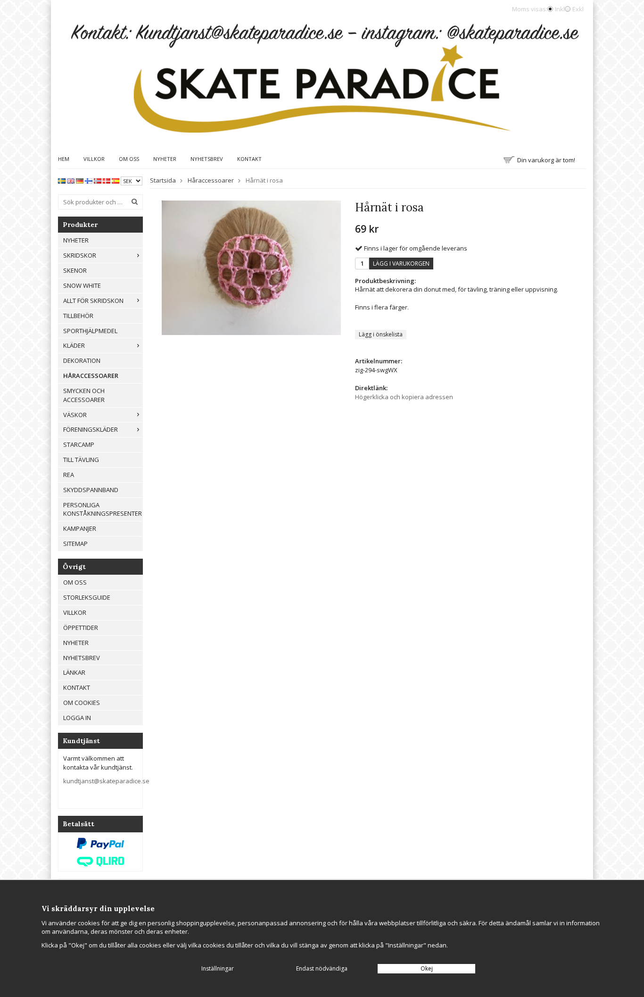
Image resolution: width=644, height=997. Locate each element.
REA (68, 474)
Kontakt (249, 158)
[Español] (115, 180)
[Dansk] (106, 180)
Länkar (74, 672)
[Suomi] (88, 180)
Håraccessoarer (90, 375)
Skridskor (79, 255)
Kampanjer (79, 528)
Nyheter (164, 158)
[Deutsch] (79, 180)
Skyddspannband (90, 490)
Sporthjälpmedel (90, 331)
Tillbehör (78, 315)
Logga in (77, 717)
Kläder (74, 345)
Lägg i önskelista (381, 334)
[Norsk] (97, 180)
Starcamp (78, 444)
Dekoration (81, 360)
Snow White (82, 285)
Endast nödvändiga (321, 968)
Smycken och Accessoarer (84, 395)
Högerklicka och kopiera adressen (404, 397)
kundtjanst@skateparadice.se (106, 781)
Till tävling (81, 459)
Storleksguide (86, 597)
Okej (427, 968)
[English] (70, 180)
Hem (63, 158)
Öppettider (80, 627)
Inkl (560, 9)
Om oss (129, 158)
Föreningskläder (90, 429)
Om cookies (81, 702)
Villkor (94, 158)
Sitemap (75, 543)
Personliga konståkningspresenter (102, 509)
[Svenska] (62, 180)
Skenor (75, 270)
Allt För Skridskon (93, 300)
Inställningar (217, 968)
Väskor (75, 415)
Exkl (578, 9)
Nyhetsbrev (206, 158)
